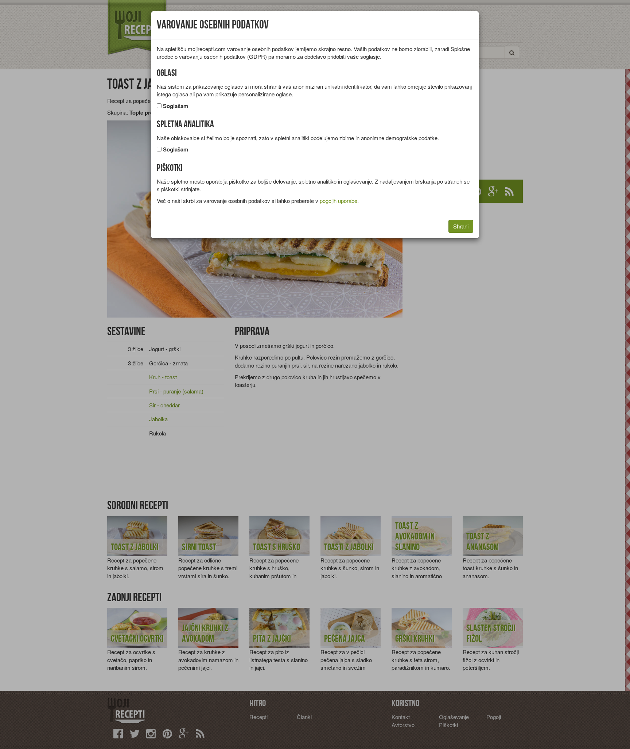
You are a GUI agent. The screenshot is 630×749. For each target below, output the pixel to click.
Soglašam (175, 106)
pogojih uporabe (338, 200)
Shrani (460, 226)
